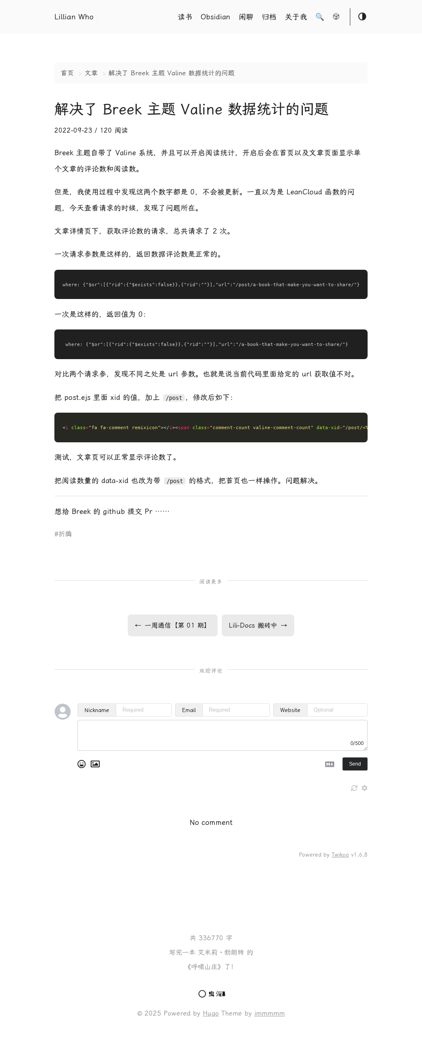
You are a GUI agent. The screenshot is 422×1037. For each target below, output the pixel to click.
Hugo (211, 1013)
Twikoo (340, 855)
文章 (91, 73)
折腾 (65, 534)
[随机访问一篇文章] (336, 18)
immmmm (269, 1013)
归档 (269, 17)
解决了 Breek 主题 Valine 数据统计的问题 (171, 73)
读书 (185, 17)
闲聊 (246, 17)
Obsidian (215, 17)
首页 (67, 73)
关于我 (296, 17)
